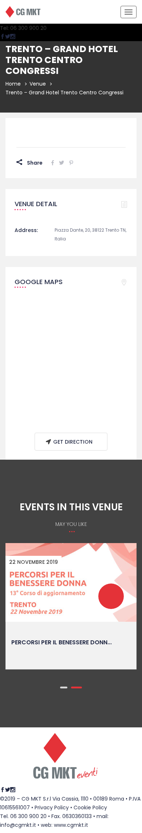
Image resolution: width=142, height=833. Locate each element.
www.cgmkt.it (71, 825)
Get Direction (72, 441)
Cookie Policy (90, 807)
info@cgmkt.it (18, 825)
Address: (26, 230)
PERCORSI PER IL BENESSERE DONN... (61, 642)
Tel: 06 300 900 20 (23, 28)
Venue (37, 83)
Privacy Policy (52, 807)
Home (13, 83)
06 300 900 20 (28, 816)
